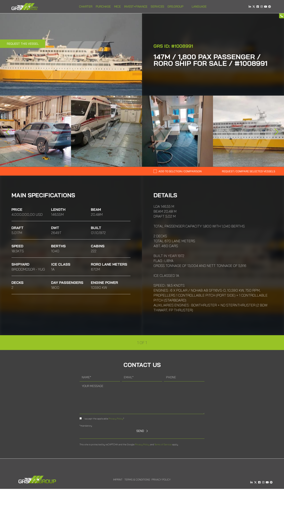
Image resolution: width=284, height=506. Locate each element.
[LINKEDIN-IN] (249, 6)
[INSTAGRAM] (261, 6)
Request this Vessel (23, 44)
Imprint (117, 479)
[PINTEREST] (269, 6)
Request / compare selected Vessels (248, 171)
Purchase (103, 6)
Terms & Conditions (137, 479)
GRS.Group (175, 6)
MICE (117, 6)
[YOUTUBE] (265, 6)
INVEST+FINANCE (136, 6)
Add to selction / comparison (180, 171)
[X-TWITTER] (253, 6)
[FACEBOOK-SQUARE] (257, 6)
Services (157, 6)
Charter (85, 6)
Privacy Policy (116, 418)
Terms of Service (163, 444)
